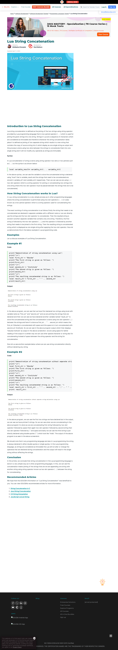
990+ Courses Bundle (41, 7)
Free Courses (25, 7)
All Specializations (71, 7)
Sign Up (112, 7)
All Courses (56, 7)
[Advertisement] (94, 65)
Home (12, 13)
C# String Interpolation (19, 494)
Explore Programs (67, 608)
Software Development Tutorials (39, 13)
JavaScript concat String (20, 497)
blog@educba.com (108, 12)
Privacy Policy (17, 647)
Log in (104, 7)
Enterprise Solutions (67, 602)
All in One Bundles (67, 614)
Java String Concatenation (21, 491)
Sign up (63, 617)
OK (35, 638)
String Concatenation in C (20, 488)
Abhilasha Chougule (19, 47)
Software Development (21, 13)
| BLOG (6, 7)
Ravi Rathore (38, 47)
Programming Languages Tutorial (59, 13)
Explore (14, 7)
